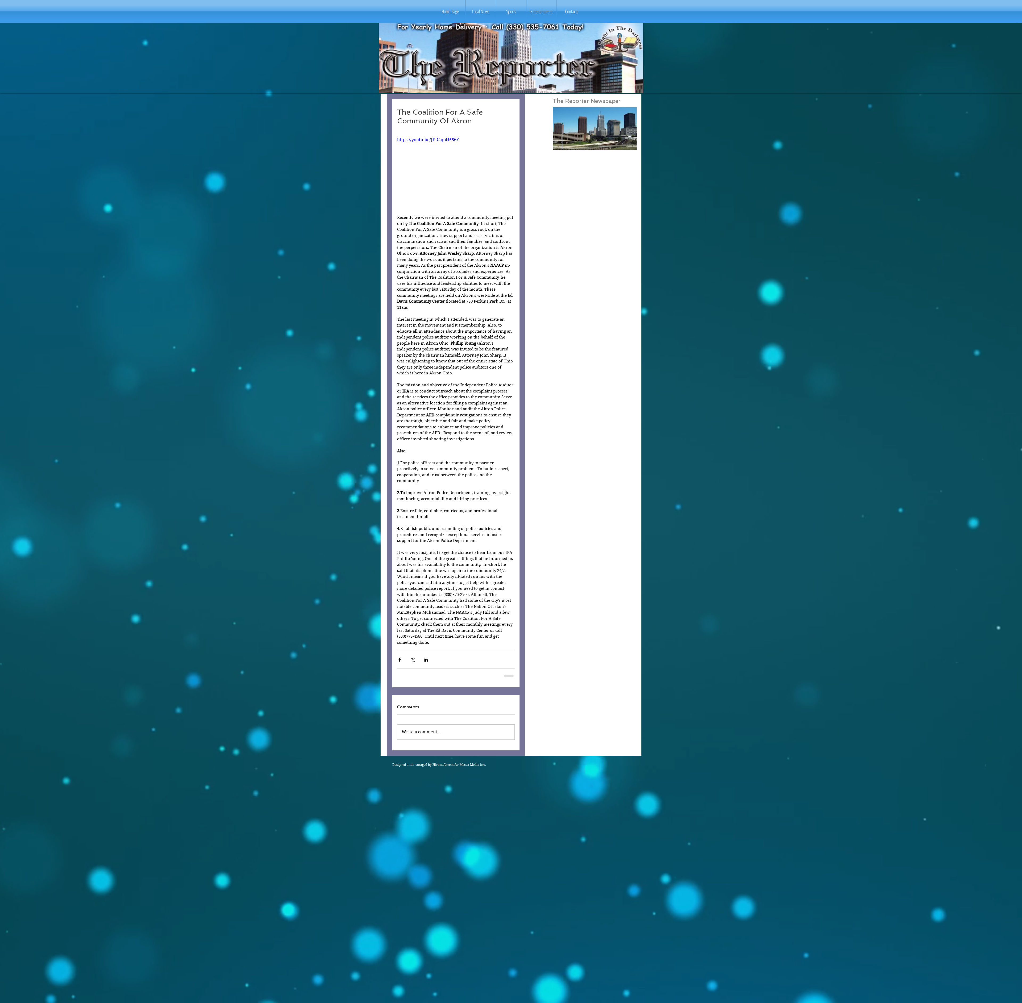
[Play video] (456, 170)
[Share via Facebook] (399, 659)
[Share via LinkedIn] (425, 659)
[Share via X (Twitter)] (412, 659)
